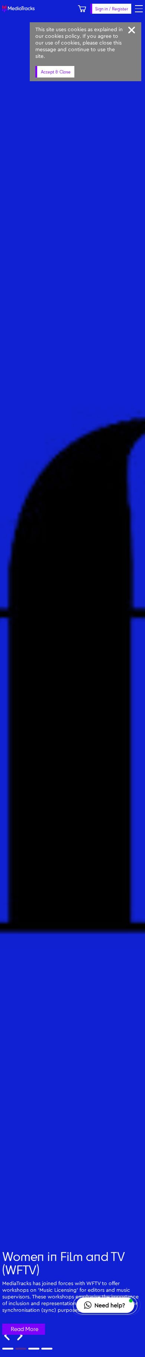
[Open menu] (139, 8)
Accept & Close (56, 72)
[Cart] (82, 8)
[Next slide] (20, 1335)
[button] (105, 1305)
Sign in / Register (111, 8)
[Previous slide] (7, 1335)
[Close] (131, 30)
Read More (24, 1329)
